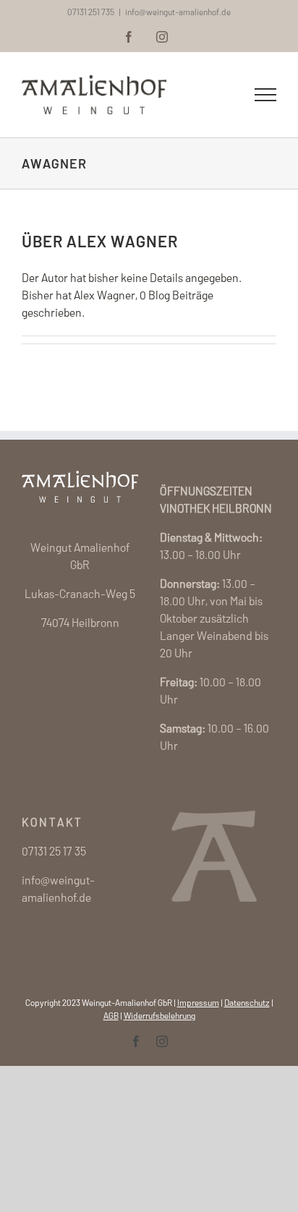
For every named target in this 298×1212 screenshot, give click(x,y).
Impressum (198, 1002)
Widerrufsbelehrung (159, 1015)
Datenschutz (247, 1002)
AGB (111, 1015)
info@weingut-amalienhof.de (178, 12)
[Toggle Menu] (266, 94)
